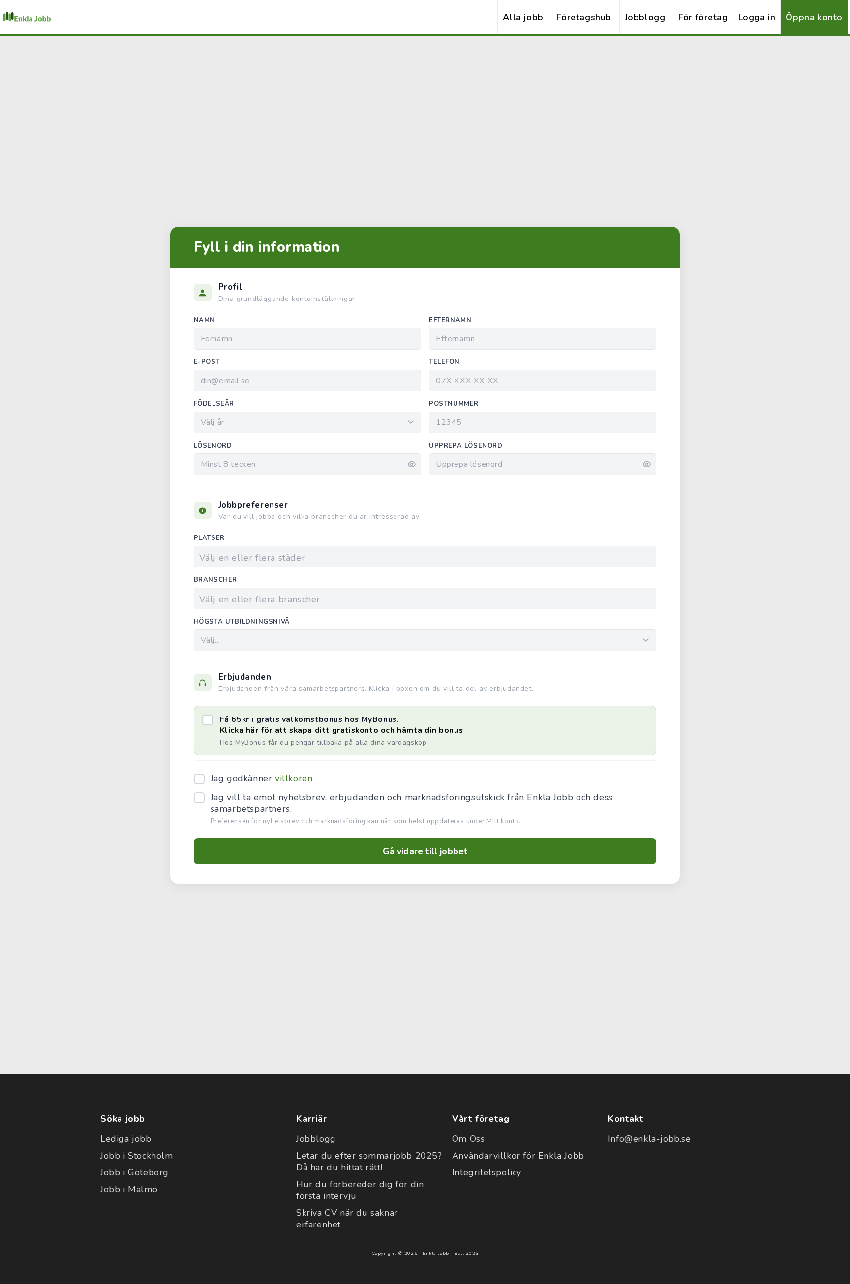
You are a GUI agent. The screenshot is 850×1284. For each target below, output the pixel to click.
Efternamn (450, 320)
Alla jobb (523, 17)
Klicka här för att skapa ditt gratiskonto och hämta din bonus (341, 730)
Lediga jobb (126, 1139)
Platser (209, 538)
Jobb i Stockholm (136, 1156)
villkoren (293, 778)
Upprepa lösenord (466, 445)
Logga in (757, 17)
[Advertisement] (425, 120)
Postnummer (454, 403)
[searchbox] (425, 557)
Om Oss (468, 1139)
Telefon (444, 362)
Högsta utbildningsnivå (242, 621)
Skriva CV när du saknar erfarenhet (347, 1218)
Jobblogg (645, 17)
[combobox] (425, 556)
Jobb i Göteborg (134, 1172)
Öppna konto (814, 17)
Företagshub (583, 17)
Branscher (215, 579)
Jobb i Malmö (128, 1189)
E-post (207, 362)
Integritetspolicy (486, 1172)
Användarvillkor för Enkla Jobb (518, 1156)
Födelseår (214, 403)
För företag (703, 17)
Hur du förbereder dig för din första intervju (360, 1190)
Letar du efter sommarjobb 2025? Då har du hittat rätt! (369, 1161)
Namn (204, 320)
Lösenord (213, 445)
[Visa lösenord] (411, 464)
